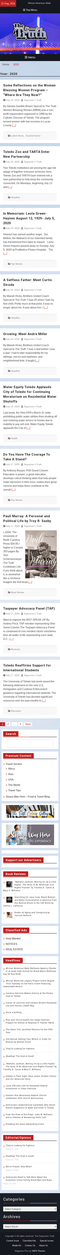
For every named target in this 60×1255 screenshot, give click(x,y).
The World (14, 785)
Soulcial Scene (33, 135)
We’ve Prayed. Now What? (19, 1167)
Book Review (17, 592)
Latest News (17, 135)
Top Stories (16, 264)
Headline (15, 197)
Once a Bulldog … (15, 1012)
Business (15, 649)
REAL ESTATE (14, 949)
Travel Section (14, 764)
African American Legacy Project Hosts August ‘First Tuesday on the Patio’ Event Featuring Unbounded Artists (29, 984)
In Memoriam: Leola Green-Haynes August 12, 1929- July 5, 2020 (29, 218)
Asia (10, 774)
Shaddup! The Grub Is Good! (20, 1056)
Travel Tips (14, 790)
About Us (43, 1245)
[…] (14, 125)
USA (11, 779)
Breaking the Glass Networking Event (25, 1124)
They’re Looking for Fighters (20, 1049)
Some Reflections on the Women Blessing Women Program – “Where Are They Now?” (29, 90)
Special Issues (47, 1241)
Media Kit (16, 1245)
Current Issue (12, 1241)
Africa (11, 768)
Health (14, 438)
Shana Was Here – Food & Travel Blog (28, 796)
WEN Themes (38, 1251)
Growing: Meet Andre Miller (25, 334)
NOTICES (11, 944)
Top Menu (31, 10)
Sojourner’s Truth (33, 100)
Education (16, 711)
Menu (31, 57)
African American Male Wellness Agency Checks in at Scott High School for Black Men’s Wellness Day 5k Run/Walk (29, 971)
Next (28, 724)
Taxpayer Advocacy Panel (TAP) (29, 608)
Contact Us (30, 1245)
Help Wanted (13, 938)
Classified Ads (29, 1241)
